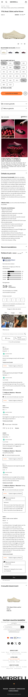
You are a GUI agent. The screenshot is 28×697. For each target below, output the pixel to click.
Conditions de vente (13, 630)
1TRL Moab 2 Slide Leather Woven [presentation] (12, 11)
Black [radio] (17, 51)
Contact (3, 652)
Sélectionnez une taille (8, 60)
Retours (7, 652)
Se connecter (24, 652)
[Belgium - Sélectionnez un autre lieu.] (14, 684)
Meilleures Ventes (9, 668)
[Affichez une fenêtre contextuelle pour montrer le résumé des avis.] (25, 15)
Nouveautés (24, 666)
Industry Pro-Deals (22, 660)
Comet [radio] (10, 51)
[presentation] (14, 611)
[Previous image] (18, 43)
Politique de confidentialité (20, 629)
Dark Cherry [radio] (24, 51)
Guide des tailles (11, 661)
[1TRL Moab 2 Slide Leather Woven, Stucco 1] (14, 30)
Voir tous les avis (6, 580)
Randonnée (12, 666)
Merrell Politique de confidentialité (14, 631)
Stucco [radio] (4, 51)
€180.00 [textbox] (3, 14)
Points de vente (6, 660)
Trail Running (18, 666)
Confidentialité (12, 688)
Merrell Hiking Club (18, 668)
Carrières (18, 661)
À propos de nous (5, 666)
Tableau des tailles (7, 87)
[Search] (6, 2)
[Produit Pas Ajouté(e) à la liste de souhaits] (25, 93)
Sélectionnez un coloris (10, 47)
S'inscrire (8, 653)
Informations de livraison (15, 652)
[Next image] (24, 43)
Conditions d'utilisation (13, 690)
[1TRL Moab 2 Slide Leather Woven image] (14, 597)
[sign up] (22, 627)
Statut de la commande (16, 653)
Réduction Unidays (14, 660)
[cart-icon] (26, 2)
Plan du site (5, 688)
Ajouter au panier (11, 93)
